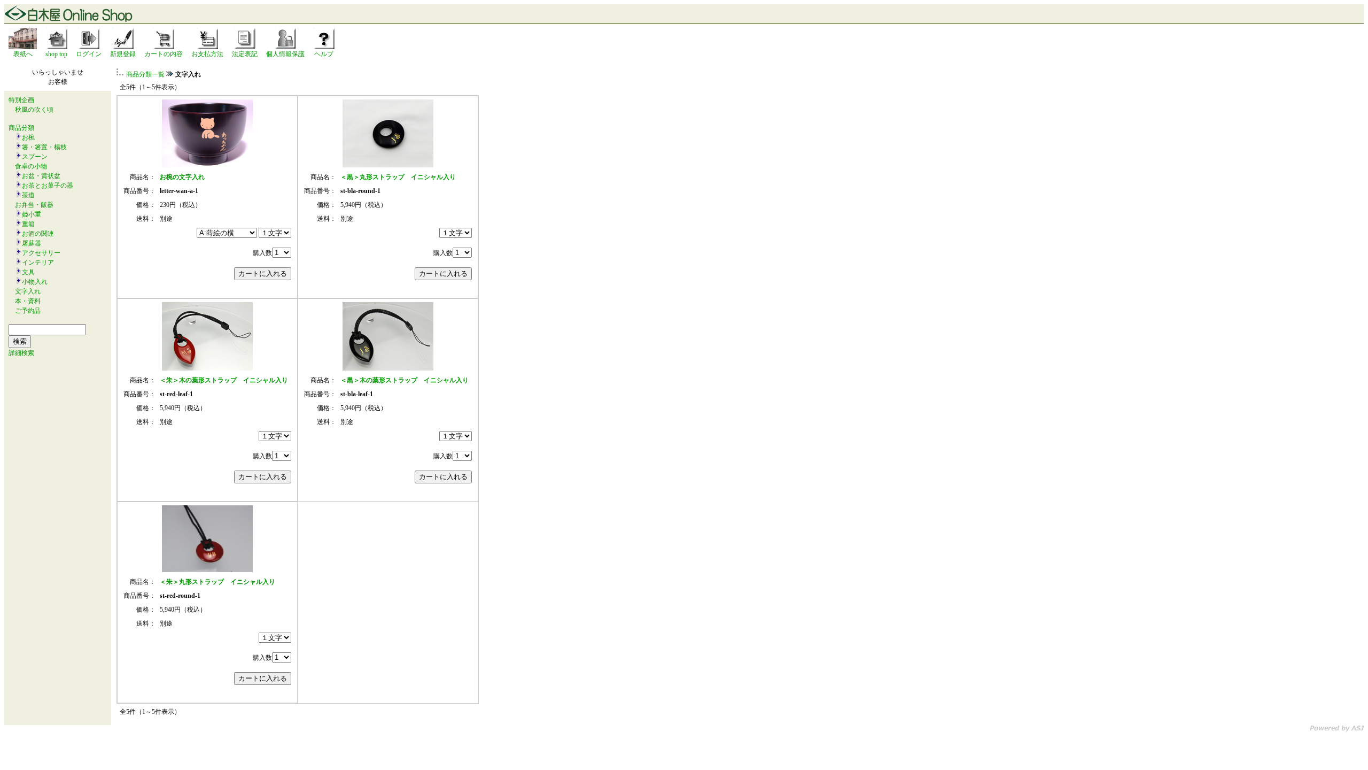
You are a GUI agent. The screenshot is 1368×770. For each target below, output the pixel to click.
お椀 (28, 137)
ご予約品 (28, 310)
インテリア (38, 262)
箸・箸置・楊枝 (44, 147)
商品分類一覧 (145, 74)
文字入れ (28, 291)
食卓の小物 (31, 166)
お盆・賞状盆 (41, 176)
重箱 (28, 224)
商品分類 (21, 128)
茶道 (28, 195)
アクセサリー (41, 253)
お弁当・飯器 (34, 205)
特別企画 (21, 100)
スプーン (35, 156)
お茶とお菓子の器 (47, 185)
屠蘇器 (31, 243)
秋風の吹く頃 (34, 109)
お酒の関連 (38, 233)
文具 (28, 272)
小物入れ (35, 282)
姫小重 (31, 214)
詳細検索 (21, 353)
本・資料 (28, 301)
